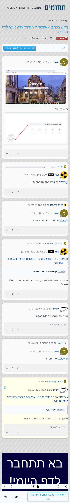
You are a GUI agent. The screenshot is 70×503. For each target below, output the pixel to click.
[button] (24, 497)
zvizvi (56, 308)
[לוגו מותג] (55, 8)
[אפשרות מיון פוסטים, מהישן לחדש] (64, 48)
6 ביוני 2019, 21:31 (38, 308)
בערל (57, 175)
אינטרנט (61, 38)
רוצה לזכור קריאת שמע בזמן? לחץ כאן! (48, 497)
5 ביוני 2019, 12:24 (38, 213)
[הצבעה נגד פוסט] (7, 153)
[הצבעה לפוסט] (18, 153)
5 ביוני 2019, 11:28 (38, 62)
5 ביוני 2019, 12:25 (33, 251)
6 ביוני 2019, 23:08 (37, 389)
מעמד (56, 62)
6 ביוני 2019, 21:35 (38, 351)
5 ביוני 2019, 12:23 (33, 175)
